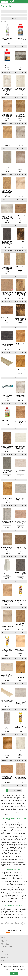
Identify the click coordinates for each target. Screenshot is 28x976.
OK (14, 973)
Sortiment (14, 11)
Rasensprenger (4, 957)
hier (16, 969)
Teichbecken (4, 956)
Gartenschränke (4, 953)
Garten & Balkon (5, 944)
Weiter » (19, 790)
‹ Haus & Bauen (4, 9)
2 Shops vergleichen (21, 72)
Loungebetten (4, 954)
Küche (2, 941)
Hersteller (14, 15)
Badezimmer (4, 943)
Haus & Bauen (4, 940)
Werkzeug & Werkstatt (6, 946)
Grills (2, 951)
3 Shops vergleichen (21, 46)
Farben (14, 18)
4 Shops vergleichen (7, 46)
